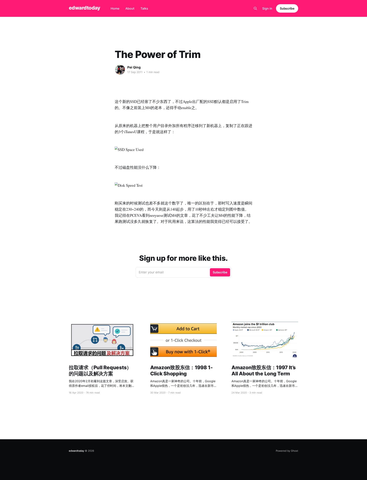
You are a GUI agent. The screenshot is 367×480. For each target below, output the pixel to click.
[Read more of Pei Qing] (120, 69)
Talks (144, 8)
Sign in (267, 8)
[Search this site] (255, 8)
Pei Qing (134, 67)
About (129, 8)
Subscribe (287, 8)
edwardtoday (84, 8)
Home (115, 8)
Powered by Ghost (287, 450)
